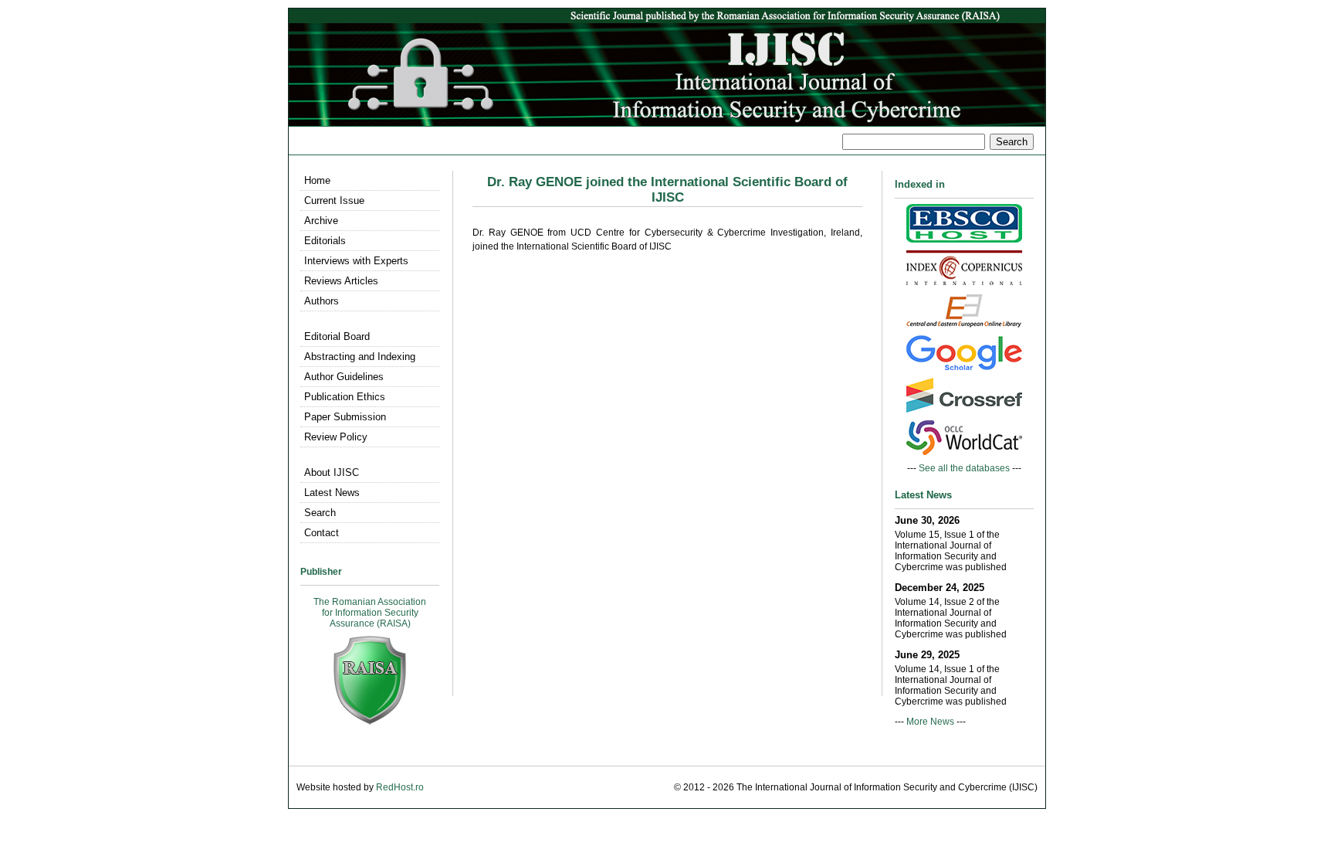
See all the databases (964, 468)
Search (320, 512)
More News (930, 721)
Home (317, 180)
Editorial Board (337, 336)
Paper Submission (345, 417)
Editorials (325, 240)
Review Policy (335, 437)
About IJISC (331, 472)
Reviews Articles (341, 281)
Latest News (332, 492)
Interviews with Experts (356, 261)
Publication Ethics (344, 397)
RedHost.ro (400, 787)
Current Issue (334, 200)
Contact (321, 533)
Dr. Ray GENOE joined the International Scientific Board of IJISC (667, 190)
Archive (321, 220)
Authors (321, 301)
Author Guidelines (344, 376)
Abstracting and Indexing (359, 356)
